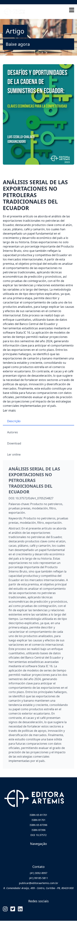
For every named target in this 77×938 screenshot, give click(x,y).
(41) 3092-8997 (38, 873)
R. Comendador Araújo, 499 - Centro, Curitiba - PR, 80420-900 (38, 888)
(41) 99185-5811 (38, 878)
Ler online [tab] (14, 454)
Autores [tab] (12, 432)
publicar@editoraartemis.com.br (38, 883)
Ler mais (9, 410)
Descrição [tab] (14, 421)
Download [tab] (14, 443)
